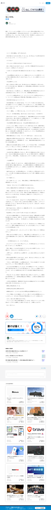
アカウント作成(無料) (40, 508)
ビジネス (7, 15)
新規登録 (48, 3)
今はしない (31, 508)
